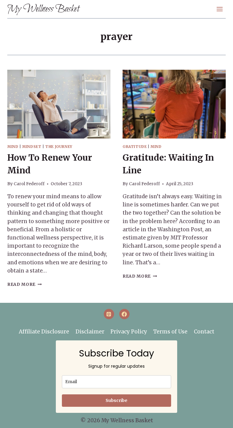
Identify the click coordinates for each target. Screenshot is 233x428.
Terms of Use (170, 331)
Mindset (31, 146)
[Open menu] (219, 9)
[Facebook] (124, 314)
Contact (204, 331)
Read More (24, 284)
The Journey (59, 146)
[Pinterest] (109, 314)
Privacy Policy (128, 331)
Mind (12, 146)
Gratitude (135, 146)
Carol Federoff (29, 183)
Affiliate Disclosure (44, 331)
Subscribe (116, 400)
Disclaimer (90, 331)
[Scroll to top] (218, 419)
